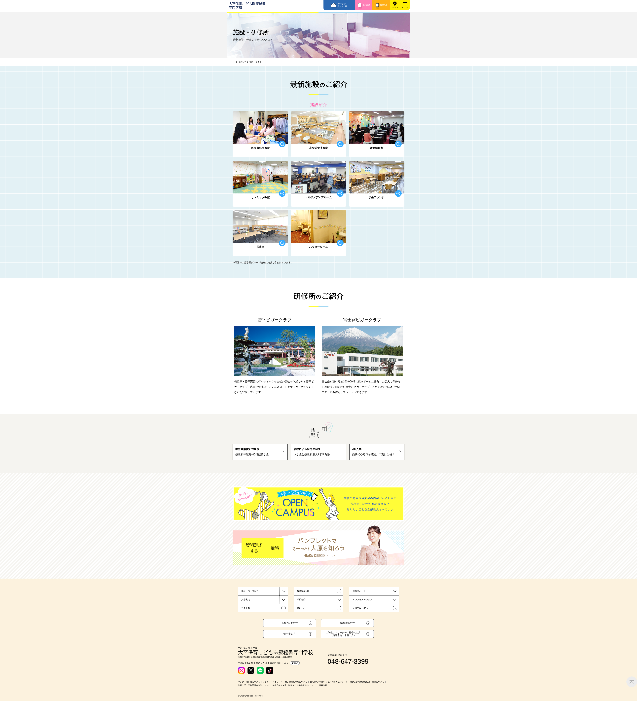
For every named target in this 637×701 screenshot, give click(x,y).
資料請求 (366, 5)
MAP (296, 663)
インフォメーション (362, 599)
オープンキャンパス (343, 5)
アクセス (394, 7)
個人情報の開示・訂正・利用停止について (329, 682)
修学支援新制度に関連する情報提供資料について (294, 685)
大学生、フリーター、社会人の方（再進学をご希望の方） (343, 634)
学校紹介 (243, 62)
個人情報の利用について (296, 682)
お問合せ (384, 5)
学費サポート (359, 591)
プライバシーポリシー (273, 682)
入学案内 (245, 599)
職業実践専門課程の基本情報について (367, 682)
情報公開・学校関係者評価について (254, 685)
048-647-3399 (348, 660)
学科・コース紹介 (250, 591)
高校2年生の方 (290, 623)
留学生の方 (289, 633)
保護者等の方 (347, 623)
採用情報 (323, 685)
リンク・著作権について (249, 682)
